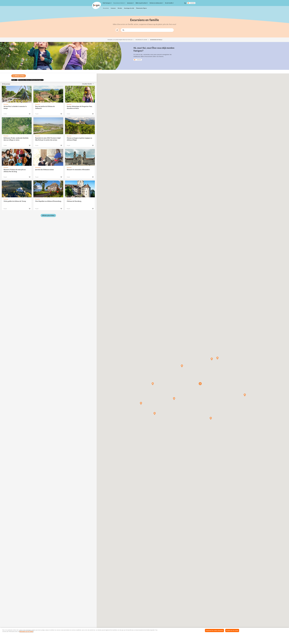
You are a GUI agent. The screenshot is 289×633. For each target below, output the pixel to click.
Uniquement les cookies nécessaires (214, 630)
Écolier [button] (14, 80)
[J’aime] (30, 114)
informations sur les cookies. (26, 631)
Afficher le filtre (19, 76)
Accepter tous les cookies (232, 630)
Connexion (192, 3)
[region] (144, 630)
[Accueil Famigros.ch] (96, 5)
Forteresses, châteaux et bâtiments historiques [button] (30, 80)
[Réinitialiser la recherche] (171, 30)
